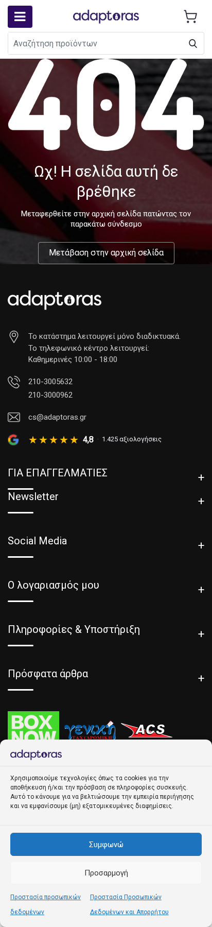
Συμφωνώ (106, 844)
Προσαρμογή (106, 873)
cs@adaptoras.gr (57, 417)
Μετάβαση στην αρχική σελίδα (106, 253)
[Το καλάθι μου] (190, 16)
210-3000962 (50, 395)
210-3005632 (50, 381)
